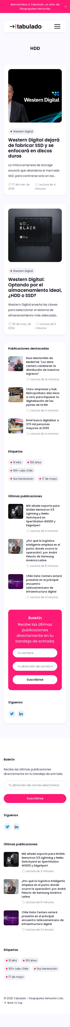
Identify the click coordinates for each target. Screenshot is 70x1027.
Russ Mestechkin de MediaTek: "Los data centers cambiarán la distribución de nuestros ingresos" (42, 366)
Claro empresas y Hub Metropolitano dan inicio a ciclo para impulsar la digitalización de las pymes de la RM (43, 397)
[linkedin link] (21, 714)
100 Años (35, 462)
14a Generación (23, 479)
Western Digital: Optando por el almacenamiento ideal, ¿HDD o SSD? (35, 287)
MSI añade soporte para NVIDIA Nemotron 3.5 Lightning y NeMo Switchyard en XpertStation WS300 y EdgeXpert (43, 515)
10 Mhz (17, 462)
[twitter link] (12, 714)
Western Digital (23, 131)
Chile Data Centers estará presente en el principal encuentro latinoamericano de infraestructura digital (43, 918)
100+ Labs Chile (23, 470)
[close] (66, 6)
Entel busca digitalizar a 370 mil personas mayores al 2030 (42, 424)
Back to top (14, 1003)
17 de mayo (49, 479)
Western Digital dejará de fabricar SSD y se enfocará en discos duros (34, 148)
